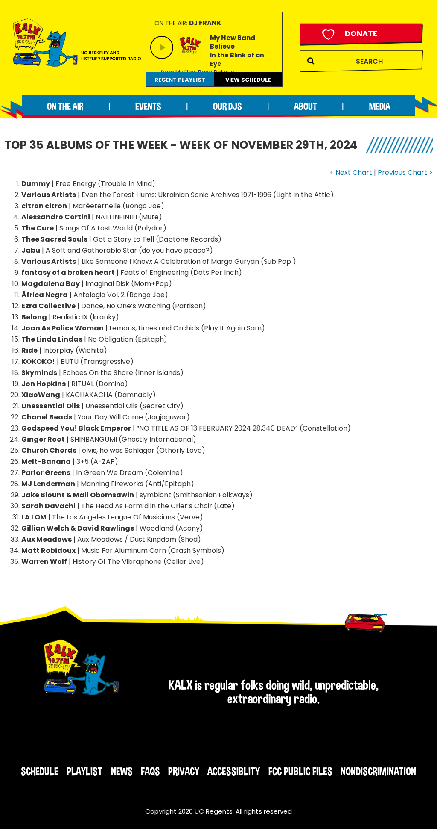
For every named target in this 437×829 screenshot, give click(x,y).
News (122, 771)
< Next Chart (351, 172)
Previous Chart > (405, 172)
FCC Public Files (300, 771)
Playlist (84, 771)
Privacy (183, 771)
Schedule (39, 771)
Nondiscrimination (378, 771)
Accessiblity (233, 771)
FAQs (150, 771)
